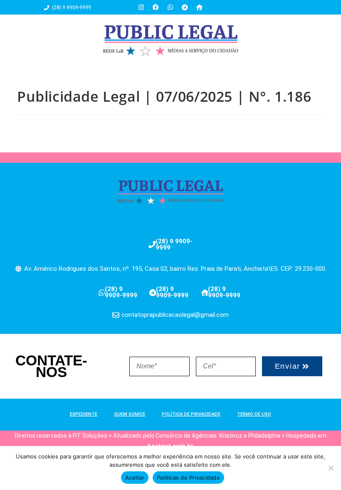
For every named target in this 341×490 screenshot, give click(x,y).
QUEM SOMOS (129, 414)
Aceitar (134, 477)
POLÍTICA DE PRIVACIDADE (191, 414)
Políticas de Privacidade (188, 477)
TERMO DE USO (254, 414)
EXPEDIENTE (83, 414)
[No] (330, 468)
